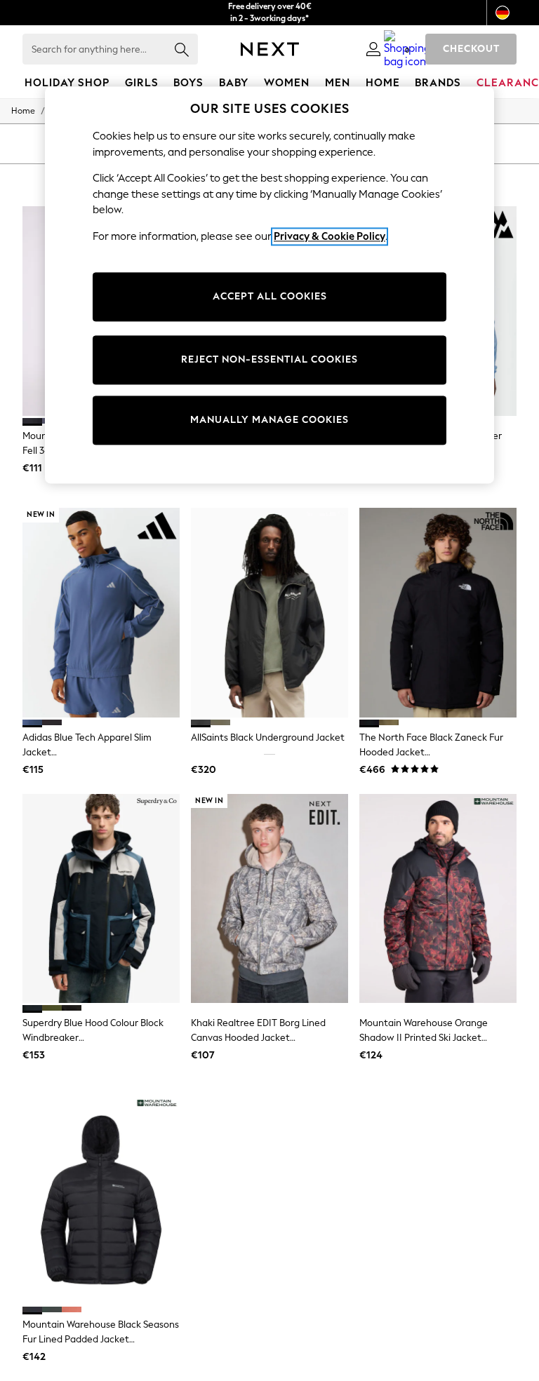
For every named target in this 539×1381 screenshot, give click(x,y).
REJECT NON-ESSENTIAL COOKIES (269, 360)
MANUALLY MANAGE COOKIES (269, 420)
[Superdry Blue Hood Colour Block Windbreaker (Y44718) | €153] (101, 899)
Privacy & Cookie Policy (329, 236)
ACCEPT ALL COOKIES (270, 297)
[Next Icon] (270, 49)
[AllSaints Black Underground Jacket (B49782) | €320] (269, 613)
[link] (373, 49)
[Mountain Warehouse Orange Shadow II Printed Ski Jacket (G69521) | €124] (438, 899)
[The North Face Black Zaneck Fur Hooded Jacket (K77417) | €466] (438, 613)
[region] (269, 284)
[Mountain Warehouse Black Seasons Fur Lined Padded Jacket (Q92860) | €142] (101, 1200)
